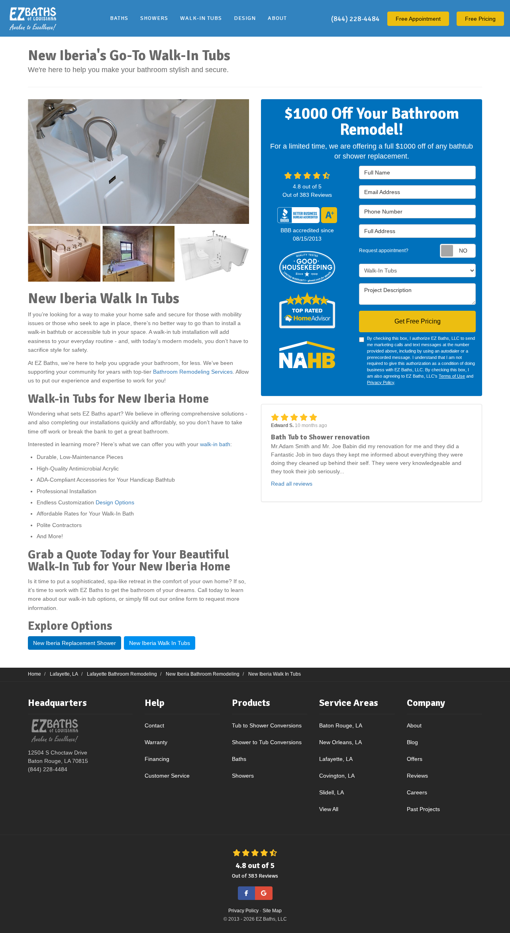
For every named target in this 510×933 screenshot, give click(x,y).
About (414, 725)
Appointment (418, 19)
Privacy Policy (380, 382)
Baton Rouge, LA (340, 725)
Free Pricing (480, 19)
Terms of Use (452, 376)
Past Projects (423, 809)
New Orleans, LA (340, 742)
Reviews (417, 775)
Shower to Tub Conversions (267, 742)
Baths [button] (119, 18)
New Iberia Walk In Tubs (159, 643)
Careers (417, 792)
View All (328, 809)
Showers (243, 775)
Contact (154, 725)
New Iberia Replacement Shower (74, 643)
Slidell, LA (331, 792)
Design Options (115, 502)
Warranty (156, 742)
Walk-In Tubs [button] (201, 18)
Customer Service (167, 775)
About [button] (277, 18)
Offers (414, 759)
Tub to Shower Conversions (267, 725)
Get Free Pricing (417, 321)
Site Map (272, 910)
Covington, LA (337, 775)
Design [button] (245, 18)
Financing (157, 759)
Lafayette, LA (336, 759)
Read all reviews (291, 483)
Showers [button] (154, 18)
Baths (239, 759)
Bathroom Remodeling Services (193, 371)
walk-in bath (215, 444)
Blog (412, 742)
